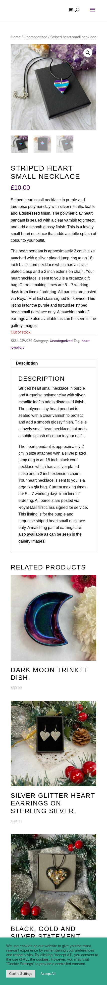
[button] (87, 52)
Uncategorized (35, 37)
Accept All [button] (48, 974)
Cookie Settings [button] (20, 974)
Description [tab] (27, 363)
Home (16, 37)
